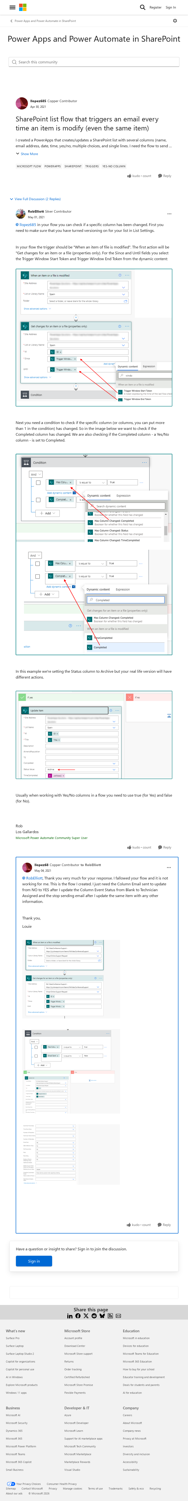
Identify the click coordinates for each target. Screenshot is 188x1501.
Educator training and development (144, 1377)
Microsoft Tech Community (80, 1446)
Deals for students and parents (141, 1385)
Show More (29, 153)
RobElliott (36, 211)
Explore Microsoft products (22, 1385)
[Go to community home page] (22, 7)
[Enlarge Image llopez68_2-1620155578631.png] (71, 1092)
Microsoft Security (16, 1423)
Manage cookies (72, 1488)
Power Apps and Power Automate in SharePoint (45, 21)
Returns (69, 1361)
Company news (132, 1430)
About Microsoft (132, 1423)
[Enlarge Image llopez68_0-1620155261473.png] (71, 979)
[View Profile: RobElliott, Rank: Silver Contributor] (20, 214)
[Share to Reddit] (94, 1315)
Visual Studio (72, 1469)
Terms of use (95, 1488)
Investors (128, 1446)
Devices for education (136, 1346)
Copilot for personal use (20, 1369)
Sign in (34, 1261)
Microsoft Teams (15, 1454)
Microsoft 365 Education (137, 1361)
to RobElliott (91, 864)
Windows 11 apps (16, 1392)
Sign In (171, 7)
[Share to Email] (118, 1315)
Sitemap (11, 1488)
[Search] (143, 7)
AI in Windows (14, 1377)
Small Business (15, 1469)
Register (156, 7)
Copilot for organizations (20, 1361)
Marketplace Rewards (77, 1462)
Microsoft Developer (76, 1423)
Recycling (155, 1488)
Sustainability (131, 1469)
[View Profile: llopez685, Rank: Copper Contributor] (22, 103)
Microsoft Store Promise (78, 1385)
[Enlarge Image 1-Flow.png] (94, 337)
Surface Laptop (15, 1346)
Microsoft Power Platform (21, 1446)
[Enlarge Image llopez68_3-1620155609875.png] (71, 1154)
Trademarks (116, 1488)
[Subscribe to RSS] (110, 1315)
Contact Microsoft (32, 1488)
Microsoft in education (136, 1338)
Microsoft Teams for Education (141, 1353)
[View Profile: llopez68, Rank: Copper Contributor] (27, 867)
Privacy (53, 1488)
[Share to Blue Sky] (102, 1315)
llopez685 (38, 101)
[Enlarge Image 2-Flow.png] (94, 554)
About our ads (14, 1493)
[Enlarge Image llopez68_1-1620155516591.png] (71, 1049)
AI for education (132, 1392)
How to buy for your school (138, 1369)
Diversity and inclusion (136, 1454)
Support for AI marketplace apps (83, 1438)
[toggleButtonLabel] (175, 20)
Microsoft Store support (78, 1353)
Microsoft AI (13, 1415)
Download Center (74, 1346)
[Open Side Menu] (12, 7)
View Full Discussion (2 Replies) (38, 199)
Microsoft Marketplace (77, 1454)
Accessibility (130, 1462)
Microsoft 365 (14, 1438)
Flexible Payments (75, 1392)
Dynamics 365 (14, 1430)
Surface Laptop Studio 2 (20, 1353)
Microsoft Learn (73, 1430)
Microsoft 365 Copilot (19, 1462)
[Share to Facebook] (78, 1315)
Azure (67, 1415)
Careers (127, 1415)
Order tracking (73, 1369)
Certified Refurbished (77, 1377)
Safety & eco (136, 1488)
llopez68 (41, 864)
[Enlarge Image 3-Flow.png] (94, 735)
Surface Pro (12, 1338)
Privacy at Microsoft (134, 1438)
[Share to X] (86, 1315)
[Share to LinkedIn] (69, 1315)
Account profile (73, 1338)
